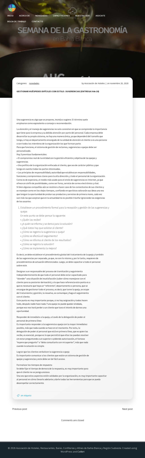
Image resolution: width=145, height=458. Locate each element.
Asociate (100, 15)
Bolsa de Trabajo (16, 21)
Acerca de (24, 15)
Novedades (41, 15)
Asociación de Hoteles (94, 83)
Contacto (37, 21)
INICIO (10, 15)
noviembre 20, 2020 (119, 83)
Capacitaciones (61, 15)
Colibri (80, 451)
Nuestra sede (82, 15)
